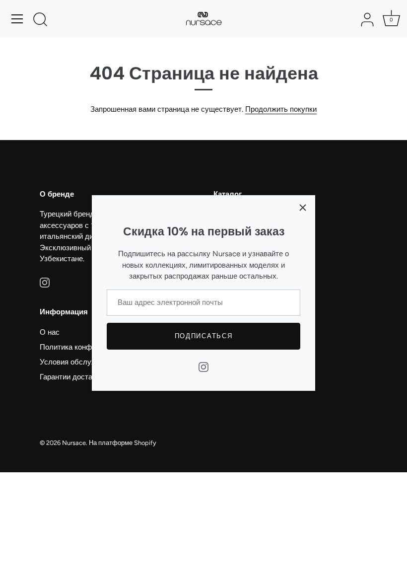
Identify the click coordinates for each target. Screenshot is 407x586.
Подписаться (204, 336)
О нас (50, 332)
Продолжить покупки (281, 109)
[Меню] (17, 19)
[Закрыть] (303, 208)
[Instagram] (203, 366)
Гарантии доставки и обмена (88, 376)
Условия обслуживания (80, 362)
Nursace (74, 442)
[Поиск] (40, 20)
